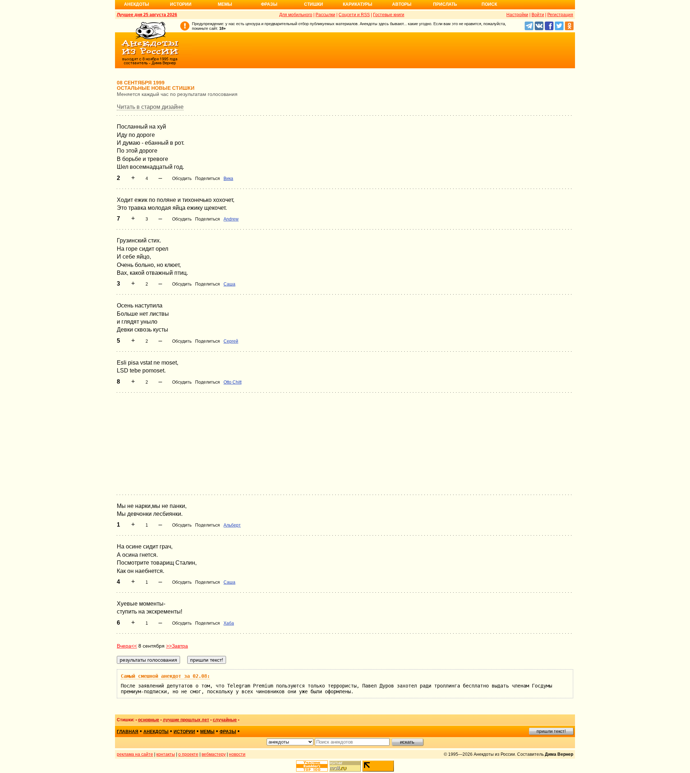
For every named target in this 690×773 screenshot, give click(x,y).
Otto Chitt (233, 382)
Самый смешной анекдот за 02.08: (165, 676)
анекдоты (156, 731)
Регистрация (560, 14)
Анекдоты (136, 4)
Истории (181, 4)
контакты (165, 754)
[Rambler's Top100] (312, 766)
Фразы (269, 4)
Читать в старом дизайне (150, 107)
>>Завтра (177, 646)
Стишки (313, 4)
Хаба (229, 623)
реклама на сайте (135, 754)
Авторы (401, 4)
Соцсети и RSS (354, 14)
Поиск (489, 4)
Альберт (232, 525)
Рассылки (325, 14)
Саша (229, 284)
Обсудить (182, 178)
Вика (228, 178)
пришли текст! (551, 731)
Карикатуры (357, 4)
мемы (207, 731)
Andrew (231, 219)
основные (148, 719)
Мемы (225, 4)
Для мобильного (295, 14)
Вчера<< (127, 646)
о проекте (188, 754)
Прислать (445, 4)
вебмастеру (214, 754)
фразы (228, 731)
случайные (225, 719)
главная (127, 731)
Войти (538, 14)
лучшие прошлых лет (186, 719)
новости (237, 754)
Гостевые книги (388, 14)
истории (184, 731)
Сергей (231, 341)
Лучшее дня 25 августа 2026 (147, 14)
